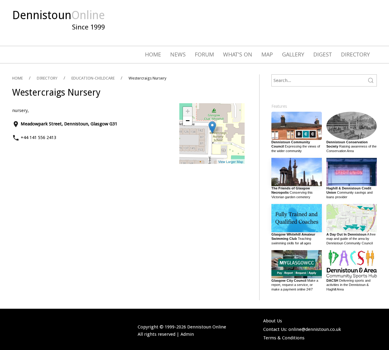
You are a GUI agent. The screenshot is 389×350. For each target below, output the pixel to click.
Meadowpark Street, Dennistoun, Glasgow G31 (69, 124)
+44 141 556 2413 (38, 137)
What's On (237, 54)
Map (267, 54)
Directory (355, 54)
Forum (204, 54)
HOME (17, 78)
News (178, 54)
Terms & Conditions (284, 338)
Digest (322, 54)
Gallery (293, 54)
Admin (187, 334)
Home (153, 54)
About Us (272, 321)
